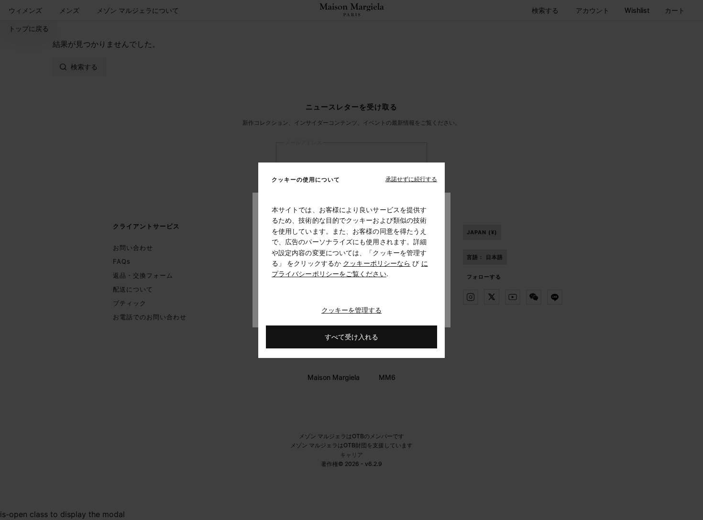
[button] (411, 178)
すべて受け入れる (351, 336)
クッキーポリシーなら (376, 263)
